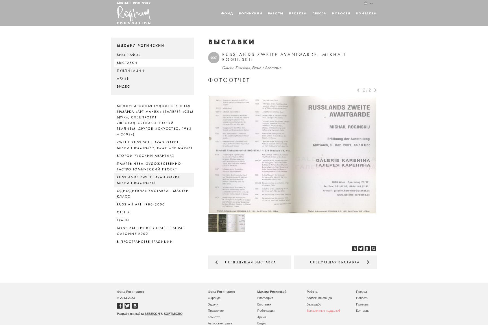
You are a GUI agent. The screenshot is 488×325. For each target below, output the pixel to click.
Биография (129, 55)
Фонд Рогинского (221, 291)
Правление (216, 310)
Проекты (298, 13)
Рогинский (250, 13)
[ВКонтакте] (354, 248)
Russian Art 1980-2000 (141, 204)
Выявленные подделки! (323, 310)
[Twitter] (360, 248)
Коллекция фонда (319, 298)
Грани (123, 220)
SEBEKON (152, 313)
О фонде (214, 298)
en (371, 3)
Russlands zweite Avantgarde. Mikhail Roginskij (149, 180)
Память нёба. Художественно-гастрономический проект (150, 166)
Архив (123, 79)
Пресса (319, 13)
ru (365, 3)
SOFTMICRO (173, 313)
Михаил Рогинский (272, 291)
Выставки (127, 63)
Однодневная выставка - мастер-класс (153, 193)
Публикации (131, 71)
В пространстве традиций (145, 242)
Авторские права (220, 323)
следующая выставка (335, 262)
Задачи (213, 304)
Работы (275, 13)
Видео (124, 86)
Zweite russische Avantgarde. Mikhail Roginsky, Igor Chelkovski (155, 145)
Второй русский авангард (145, 156)
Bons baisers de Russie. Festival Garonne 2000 (150, 231)
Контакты (366, 13)
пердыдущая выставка (250, 262)
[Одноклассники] (367, 248)
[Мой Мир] (373, 248)
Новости (341, 13)
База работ (315, 304)
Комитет (214, 317)
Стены (123, 212)
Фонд (227, 13)
